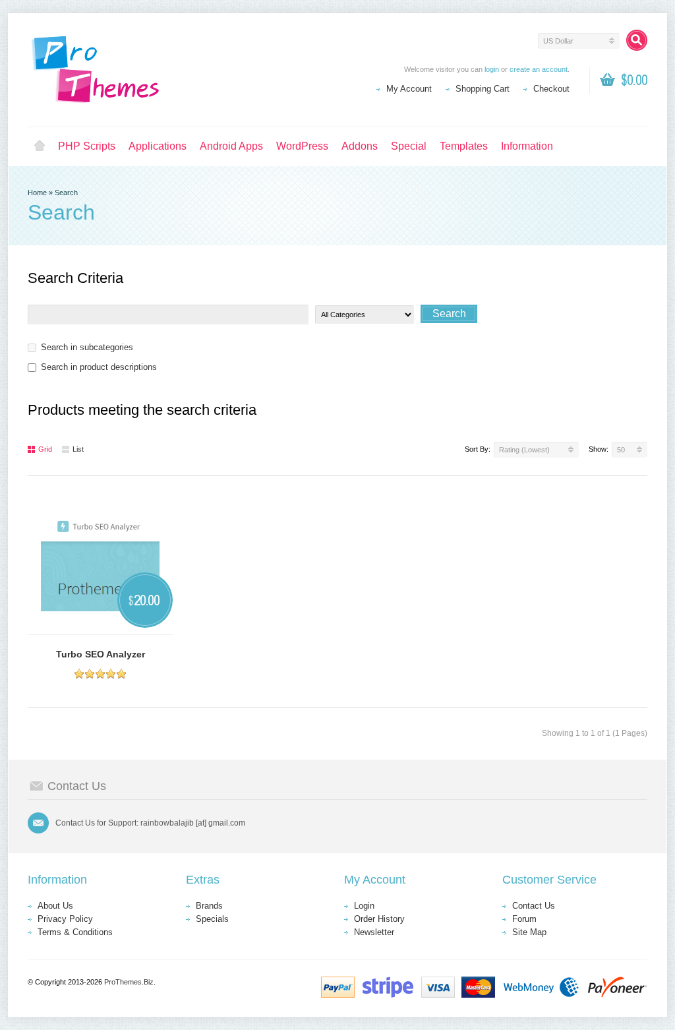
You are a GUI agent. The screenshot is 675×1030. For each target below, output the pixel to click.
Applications (158, 146)
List (78, 449)
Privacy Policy (65, 919)
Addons (359, 146)
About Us (55, 906)
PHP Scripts (86, 146)
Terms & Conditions (75, 932)
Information (527, 146)
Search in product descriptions (99, 367)
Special (408, 146)
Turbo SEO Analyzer (100, 654)
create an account (539, 69)
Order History (379, 919)
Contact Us (533, 906)
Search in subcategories (87, 347)
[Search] (636, 40)
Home (39, 146)
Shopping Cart (482, 89)
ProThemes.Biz (129, 982)
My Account (409, 89)
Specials (212, 919)
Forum (524, 919)
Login (364, 906)
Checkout (551, 89)
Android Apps (231, 146)
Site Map (529, 932)
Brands (209, 906)
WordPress (302, 146)
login (491, 69)
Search (66, 193)
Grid (45, 449)
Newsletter (374, 932)
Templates (464, 146)
